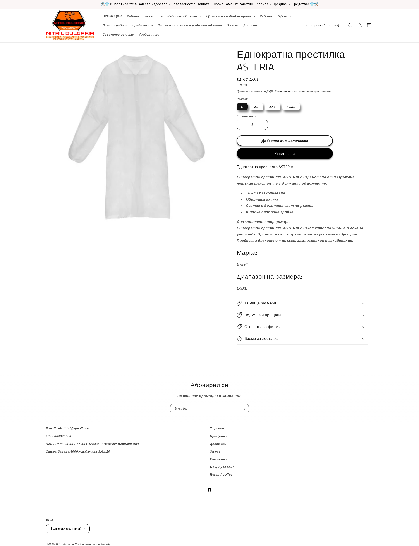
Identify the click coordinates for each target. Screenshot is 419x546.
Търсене (217, 428)
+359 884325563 (58, 436)
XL (256, 106)
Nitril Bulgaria (65, 544)
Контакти (218, 459)
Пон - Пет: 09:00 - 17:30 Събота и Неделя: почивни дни (92, 444)
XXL (272, 106)
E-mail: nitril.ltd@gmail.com (68, 428)
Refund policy (221, 474)
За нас (215, 451)
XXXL (291, 106)
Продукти (218, 436)
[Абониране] (244, 409)
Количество (246, 116)
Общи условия (222, 467)
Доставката (284, 91)
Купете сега (285, 153)
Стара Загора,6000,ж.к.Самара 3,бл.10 (78, 451)
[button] (144, 16)
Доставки (218, 444)
